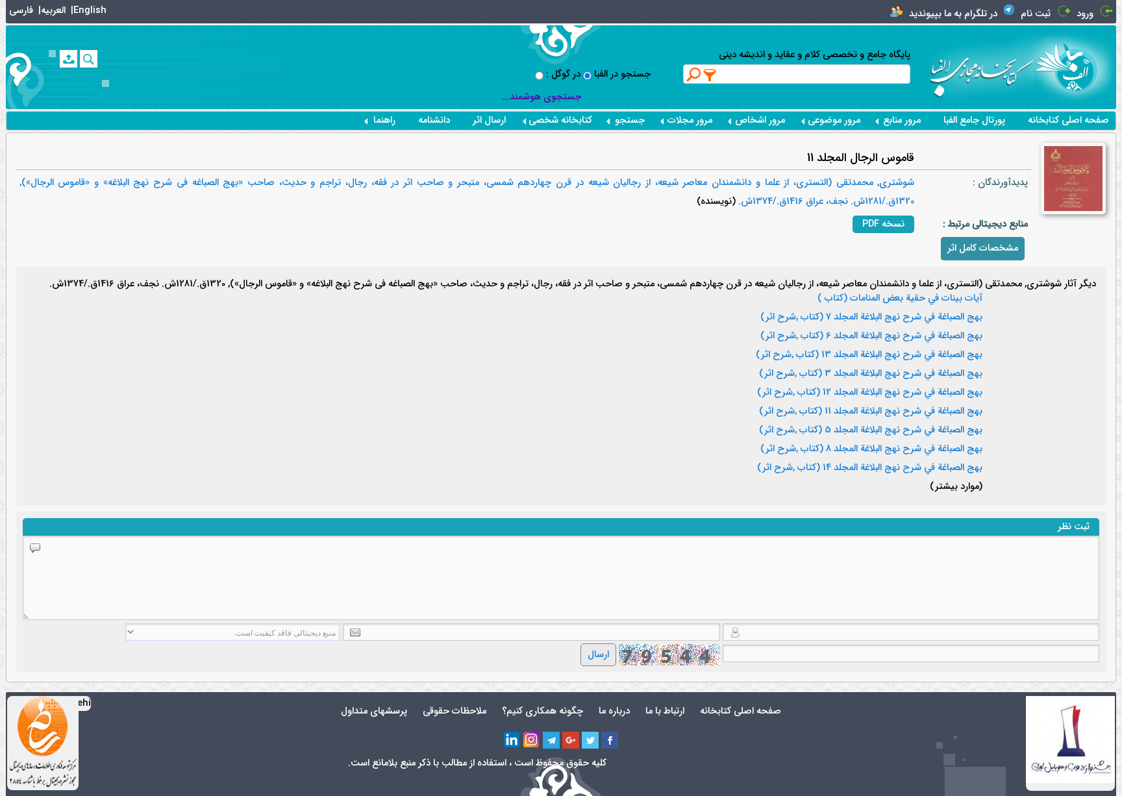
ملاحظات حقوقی (454, 711)
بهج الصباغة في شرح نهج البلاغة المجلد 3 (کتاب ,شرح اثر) (870, 374)
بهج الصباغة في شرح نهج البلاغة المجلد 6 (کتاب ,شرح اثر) (871, 336)
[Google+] (570, 740)
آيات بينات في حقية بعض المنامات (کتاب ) (899, 299)
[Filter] (710, 74)
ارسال (598, 654)
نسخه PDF (883, 224)
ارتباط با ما (664, 711)
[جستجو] (88, 59)
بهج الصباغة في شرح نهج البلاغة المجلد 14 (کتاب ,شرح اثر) (869, 468)
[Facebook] (609, 740)
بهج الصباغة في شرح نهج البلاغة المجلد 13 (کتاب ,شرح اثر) (869, 355)
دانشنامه (434, 120)
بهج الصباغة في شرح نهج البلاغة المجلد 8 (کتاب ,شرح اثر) (871, 449)
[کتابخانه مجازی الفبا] (1075, 66)
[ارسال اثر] (68, 59)
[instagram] (531, 740)
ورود (1085, 13)
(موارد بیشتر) (956, 487)
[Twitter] (590, 740)
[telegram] (551, 740)
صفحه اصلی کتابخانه (1068, 120)
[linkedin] (512, 740)
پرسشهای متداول (374, 711)
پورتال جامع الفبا (974, 120)
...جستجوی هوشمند (541, 97)
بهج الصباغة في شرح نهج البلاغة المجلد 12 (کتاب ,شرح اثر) (869, 393)
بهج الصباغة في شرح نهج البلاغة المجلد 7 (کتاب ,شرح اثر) (871, 317)
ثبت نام (1036, 13)
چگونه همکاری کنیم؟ (542, 711)
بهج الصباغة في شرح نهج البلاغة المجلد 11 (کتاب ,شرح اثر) (870, 411)
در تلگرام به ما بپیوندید (953, 13)
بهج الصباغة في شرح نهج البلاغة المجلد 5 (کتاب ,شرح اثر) (870, 430)
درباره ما (614, 711)
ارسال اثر (489, 120)
